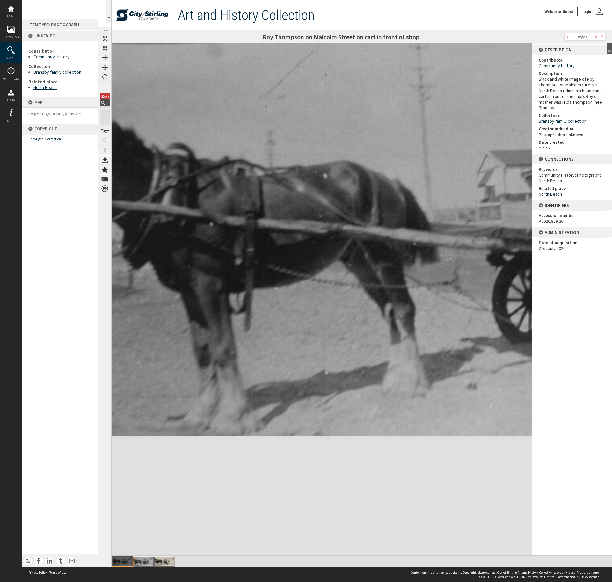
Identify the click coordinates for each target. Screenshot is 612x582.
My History (11, 79)
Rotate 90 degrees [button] (104, 77)
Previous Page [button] (568, 36)
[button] (105, 102)
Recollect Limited (543, 577)
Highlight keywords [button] (104, 150)
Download (104, 160)
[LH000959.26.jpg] (122, 561)
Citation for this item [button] (104, 188)
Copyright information (44, 139)
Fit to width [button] (104, 57)
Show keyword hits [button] (104, 141)
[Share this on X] (28, 557)
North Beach (45, 87)
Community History (51, 57)
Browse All (11, 37)
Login (11, 100)
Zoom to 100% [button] (104, 86)
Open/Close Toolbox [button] (108, 11)
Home (11, 16)
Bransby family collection (57, 72)
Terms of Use (57, 573)
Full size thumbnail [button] (104, 38)
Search (11, 58)
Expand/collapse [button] (609, 48)
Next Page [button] (602, 36)
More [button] (11, 121)
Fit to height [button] (104, 67)
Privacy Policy (37, 573)
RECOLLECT (485, 577)
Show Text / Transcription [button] (104, 131)
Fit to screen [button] (104, 48)
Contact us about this (104, 179)
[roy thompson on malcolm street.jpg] (164, 562)
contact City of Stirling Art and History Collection (519, 573)
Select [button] (595, 36)
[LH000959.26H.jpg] (143, 562)
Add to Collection (104, 169)
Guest (568, 11)
